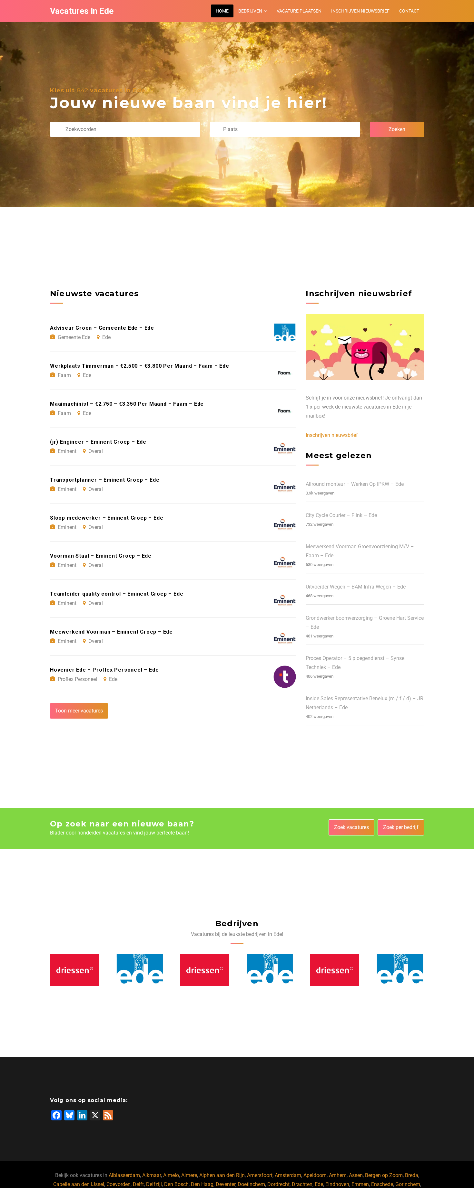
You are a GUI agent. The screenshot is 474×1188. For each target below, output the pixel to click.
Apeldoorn (315, 1175)
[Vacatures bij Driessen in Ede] (74, 970)
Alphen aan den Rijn (222, 1175)
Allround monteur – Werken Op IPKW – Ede (355, 484)
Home (222, 11)
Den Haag (202, 1184)
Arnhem (338, 1175)
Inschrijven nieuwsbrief (360, 11)
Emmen (360, 1184)
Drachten (302, 1184)
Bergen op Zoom (384, 1175)
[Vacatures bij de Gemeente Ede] (139, 970)
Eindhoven (337, 1184)
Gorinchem (407, 1184)
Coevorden (118, 1184)
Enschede (382, 1184)
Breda (411, 1175)
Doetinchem (251, 1184)
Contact (409, 11)
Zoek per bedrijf (401, 827)
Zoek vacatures (351, 827)
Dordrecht (278, 1184)
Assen (356, 1175)
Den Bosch (176, 1184)
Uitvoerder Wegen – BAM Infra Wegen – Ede (356, 587)
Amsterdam (288, 1175)
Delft (138, 1184)
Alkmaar (151, 1175)
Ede (319, 1184)
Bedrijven (250, 11)
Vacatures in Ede (82, 10)
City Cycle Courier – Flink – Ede (341, 515)
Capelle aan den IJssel (78, 1184)
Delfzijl (154, 1184)
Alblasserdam (124, 1175)
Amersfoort (259, 1175)
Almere (189, 1175)
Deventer (225, 1184)
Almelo (171, 1175)
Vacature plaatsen (299, 11)
